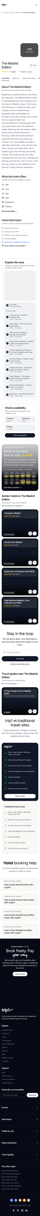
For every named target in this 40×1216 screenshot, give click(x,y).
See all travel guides (9, 683)
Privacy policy (7, 1076)
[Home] (2, 12)
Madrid (18, 12)
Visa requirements (8, 1044)
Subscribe (20, 659)
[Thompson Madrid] (20, 523)
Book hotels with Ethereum (11, 1174)
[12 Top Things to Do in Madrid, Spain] (20, 701)
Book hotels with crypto (10, 1189)
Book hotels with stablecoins (11, 1186)
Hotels (7, 12)
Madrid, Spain (26, 72)
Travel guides (6, 1040)
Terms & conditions (8, 1079)
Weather (5, 1047)
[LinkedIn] (26, 1210)
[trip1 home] (5, 5)
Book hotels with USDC (10, 1177)
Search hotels (20, 796)
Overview (5, 78)
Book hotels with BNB (9, 1180)
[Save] (30, 533)
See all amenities (8, 211)
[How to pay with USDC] (15, 988)
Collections (5, 1033)
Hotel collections (9, 1143)
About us (5, 1051)
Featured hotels (7, 1030)
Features (15, 78)
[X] (18, 1210)
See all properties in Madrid (12, 506)
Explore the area (28, 78)
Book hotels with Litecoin (10, 1183)
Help (3, 1072)
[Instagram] (22, 1210)
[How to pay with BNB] (34, 988)
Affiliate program (7, 1058)
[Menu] (36, 5)
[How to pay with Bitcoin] (25, 988)
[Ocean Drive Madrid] (20, 552)
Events (4, 1037)
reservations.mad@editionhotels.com (17, 242)
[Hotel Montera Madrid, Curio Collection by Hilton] (20, 610)
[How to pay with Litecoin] (20, 997)
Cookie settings (7, 1083)
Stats (3, 1054)
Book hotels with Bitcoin (10, 1171)
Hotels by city (8, 1131)
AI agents (5, 1061)
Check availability (20, 435)
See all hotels (20, 974)
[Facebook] (13, 1210)
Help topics (7, 1119)
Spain (13, 12)
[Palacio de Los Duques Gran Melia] (20, 581)
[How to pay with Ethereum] (6, 988)
